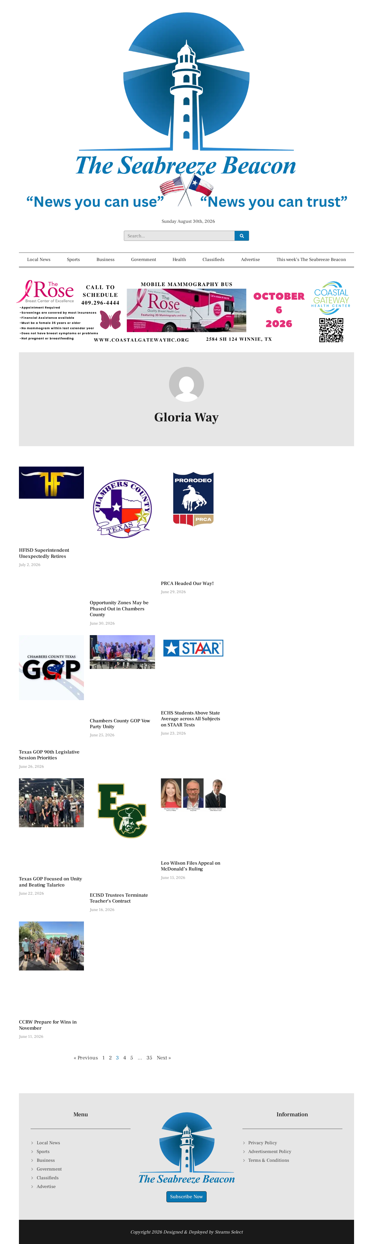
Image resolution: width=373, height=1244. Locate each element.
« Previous (86, 1057)
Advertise (250, 259)
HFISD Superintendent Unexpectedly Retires (44, 553)
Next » (164, 1057)
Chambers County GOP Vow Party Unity (120, 724)
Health (179, 259)
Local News (38, 259)
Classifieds (213, 259)
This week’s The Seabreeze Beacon (311, 259)
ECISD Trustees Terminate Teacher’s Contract (119, 898)
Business (105, 259)
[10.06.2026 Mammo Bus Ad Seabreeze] (186, 344)
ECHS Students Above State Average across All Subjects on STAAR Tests (190, 719)
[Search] (242, 236)
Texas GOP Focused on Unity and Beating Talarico (50, 882)
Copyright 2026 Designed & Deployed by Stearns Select (186, 1232)
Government (143, 259)
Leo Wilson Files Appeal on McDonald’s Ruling (190, 866)
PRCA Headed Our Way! (187, 583)
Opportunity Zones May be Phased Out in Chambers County (119, 609)
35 (150, 1057)
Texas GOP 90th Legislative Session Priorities (49, 755)
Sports (73, 259)
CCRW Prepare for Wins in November (48, 1025)
